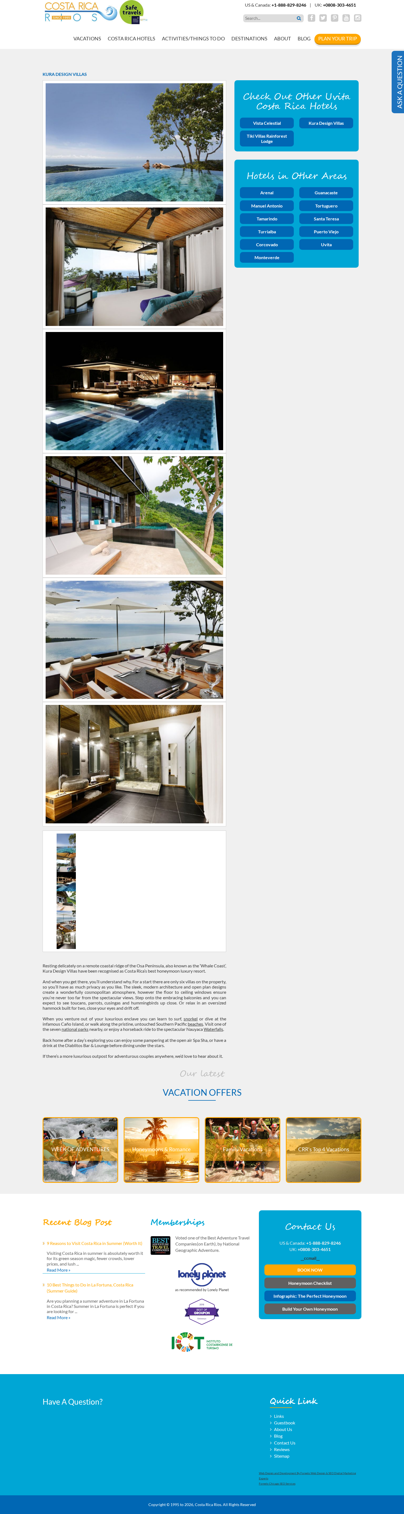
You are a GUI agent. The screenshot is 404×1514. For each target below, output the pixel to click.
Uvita (326, 244)
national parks (75, 1029)
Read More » (58, 1269)
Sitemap (281, 1455)
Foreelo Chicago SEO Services (277, 1483)
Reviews (282, 1449)
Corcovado (267, 244)
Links (279, 1415)
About (282, 38)
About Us (283, 1429)
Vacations (87, 38)
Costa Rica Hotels (131, 38)
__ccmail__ (310, 1258)
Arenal (266, 192)
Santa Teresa (326, 218)
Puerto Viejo (326, 231)
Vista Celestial (267, 123)
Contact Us (284, 1442)
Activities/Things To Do (193, 38)
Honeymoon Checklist (310, 1283)
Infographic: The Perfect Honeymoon (310, 1296)
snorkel (191, 1018)
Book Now (310, 1270)
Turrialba (267, 231)
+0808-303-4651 (339, 4)
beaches (195, 1023)
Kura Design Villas (326, 123)
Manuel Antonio (267, 205)
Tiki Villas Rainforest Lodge (267, 138)
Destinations (249, 38)
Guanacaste (326, 192)
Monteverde (267, 257)
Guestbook (284, 1422)
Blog (304, 38)
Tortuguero (326, 205)
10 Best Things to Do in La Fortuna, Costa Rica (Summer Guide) (90, 1287)
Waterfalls (213, 1029)
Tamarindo (267, 218)
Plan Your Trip (337, 38)
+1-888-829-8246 (289, 4)
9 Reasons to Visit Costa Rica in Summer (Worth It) (94, 1243)
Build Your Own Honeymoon (310, 1308)
